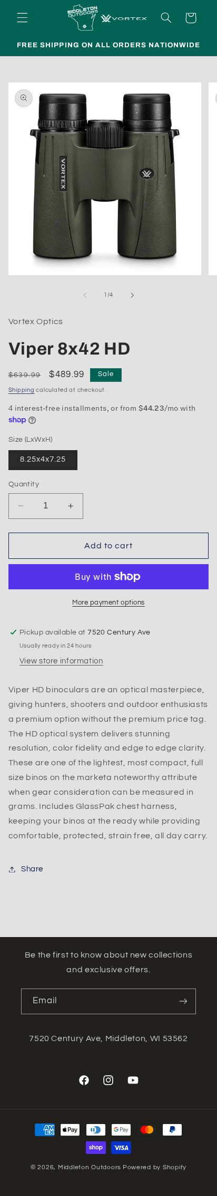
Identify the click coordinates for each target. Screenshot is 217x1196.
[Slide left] (84, 295)
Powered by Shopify (154, 1167)
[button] (22, 18)
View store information (61, 661)
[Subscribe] (183, 1001)
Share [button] (32, 869)
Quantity (23, 484)
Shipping (21, 390)
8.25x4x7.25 (43, 459)
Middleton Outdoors (89, 1167)
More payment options (108, 602)
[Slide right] (132, 295)
